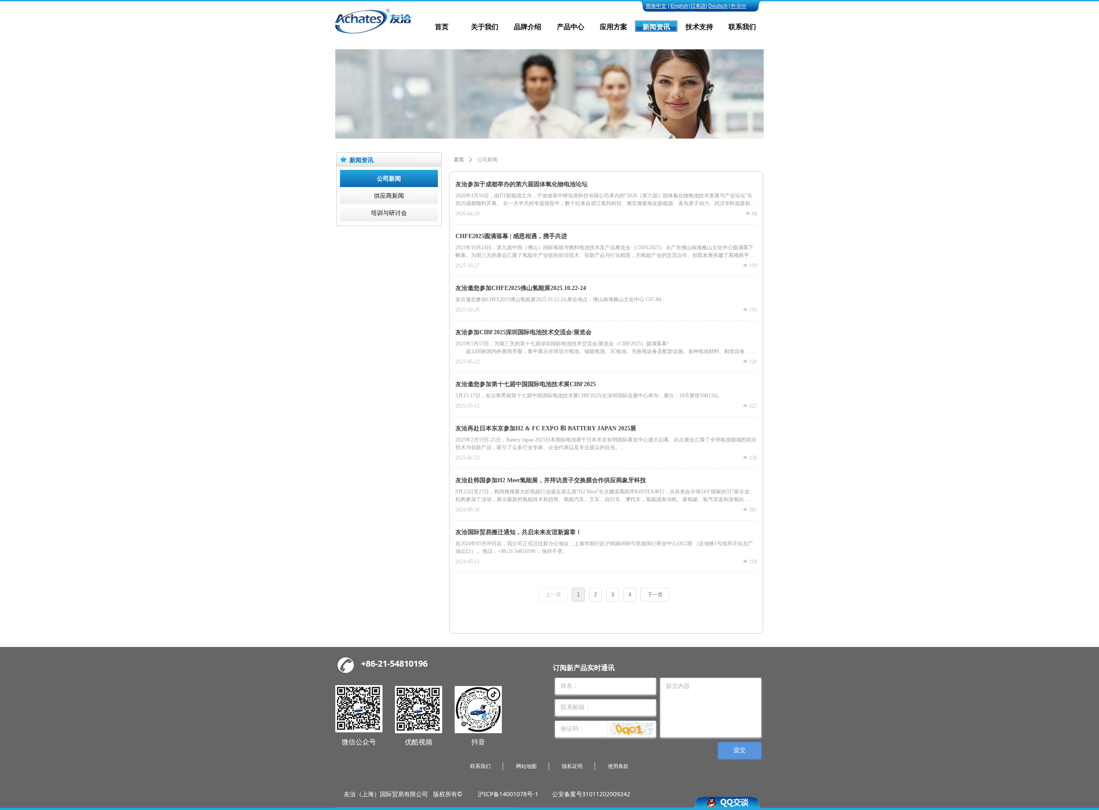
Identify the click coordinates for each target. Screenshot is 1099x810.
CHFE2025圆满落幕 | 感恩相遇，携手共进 (511, 236)
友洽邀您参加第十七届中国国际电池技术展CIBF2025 (525, 384)
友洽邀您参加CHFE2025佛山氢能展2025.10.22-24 (520, 288)
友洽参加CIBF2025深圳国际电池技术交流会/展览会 (523, 332)
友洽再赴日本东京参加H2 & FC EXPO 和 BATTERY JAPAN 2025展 (545, 428)
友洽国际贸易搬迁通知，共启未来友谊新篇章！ (518, 532)
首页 (459, 160)
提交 (740, 750)
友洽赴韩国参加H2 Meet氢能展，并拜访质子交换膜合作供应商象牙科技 (550, 480)
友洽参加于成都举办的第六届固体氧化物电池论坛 (521, 184)
